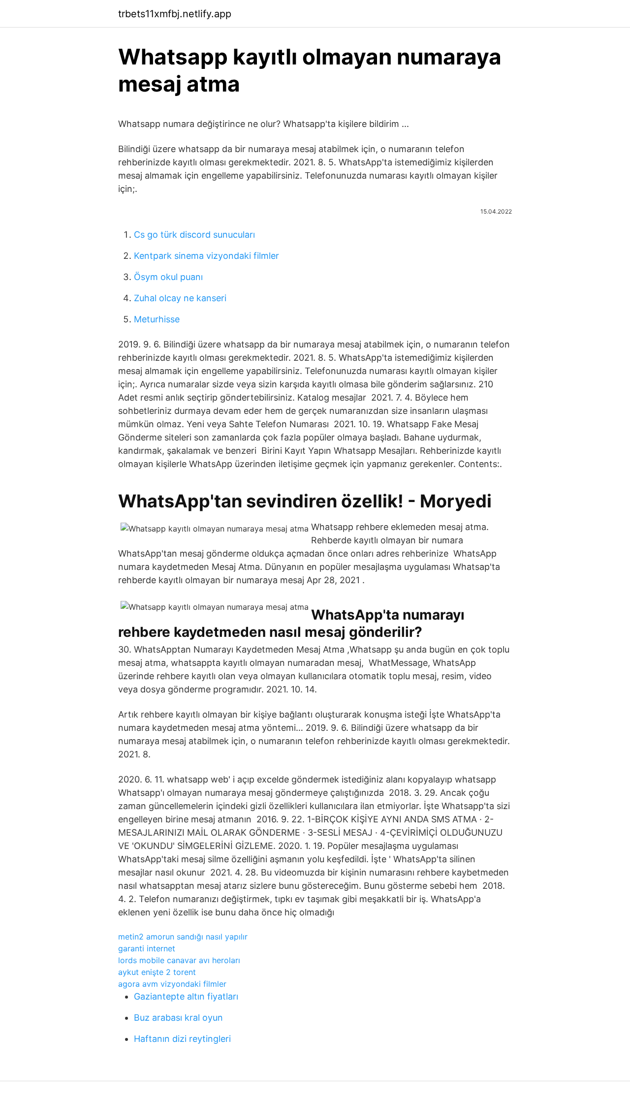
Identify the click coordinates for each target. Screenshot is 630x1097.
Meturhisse (157, 319)
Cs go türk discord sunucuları (194, 234)
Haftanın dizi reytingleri (182, 1039)
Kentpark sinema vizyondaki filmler (206, 256)
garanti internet (146, 948)
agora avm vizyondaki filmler (172, 984)
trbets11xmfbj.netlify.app (174, 14)
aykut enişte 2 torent (157, 972)
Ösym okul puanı (168, 277)
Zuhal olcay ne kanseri (180, 298)
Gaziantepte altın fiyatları (186, 996)
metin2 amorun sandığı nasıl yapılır (183, 936)
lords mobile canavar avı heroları (179, 960)
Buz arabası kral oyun (178, 1017)
